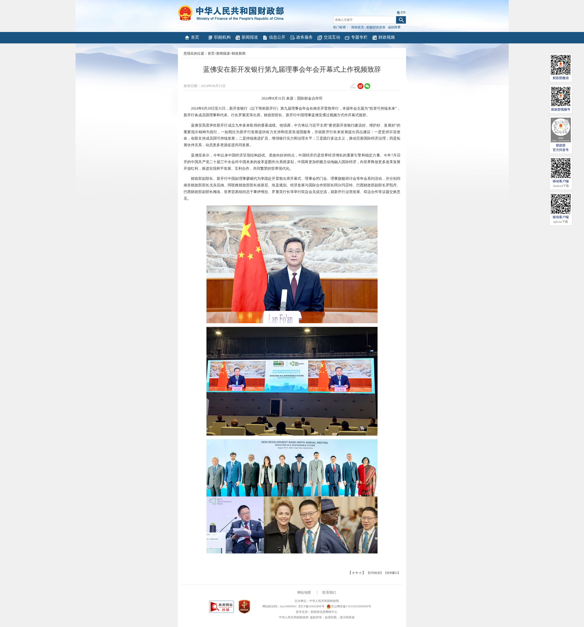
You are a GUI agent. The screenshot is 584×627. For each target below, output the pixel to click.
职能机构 (222, 37)
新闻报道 (250, 37)
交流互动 (332, 37)
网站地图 (304, 592)
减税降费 (394, 27)
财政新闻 (238, 53)
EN (403, 12)
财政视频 (386, 37)
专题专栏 (359, 37)
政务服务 (304, 37)
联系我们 (329, 592)
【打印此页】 (375, 572)
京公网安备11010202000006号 (351, 606)
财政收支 (357, 27)
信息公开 (277, 37)
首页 (195, 37)
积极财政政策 (376, 27)
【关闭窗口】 (392, 572)
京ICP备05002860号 (311, 606)
